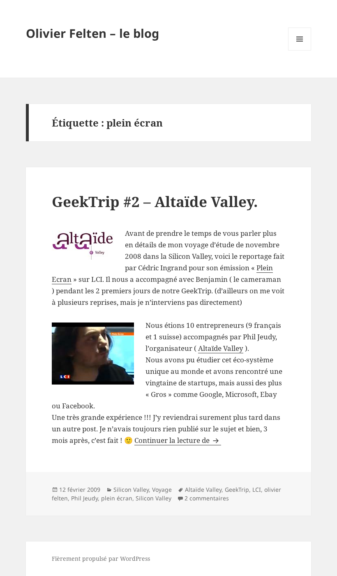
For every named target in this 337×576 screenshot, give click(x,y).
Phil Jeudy (84, 498)
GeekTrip (237, 489)
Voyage (162, 489)
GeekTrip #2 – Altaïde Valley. (155, 201)
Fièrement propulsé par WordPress (101, 558)
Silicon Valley (131, 489)
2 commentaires (207, 498)
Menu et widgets (300, 50)
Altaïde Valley (220, 348)
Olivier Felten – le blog (92, 33)
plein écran (116, 498)
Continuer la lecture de (177, 440)
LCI (256, 489)
